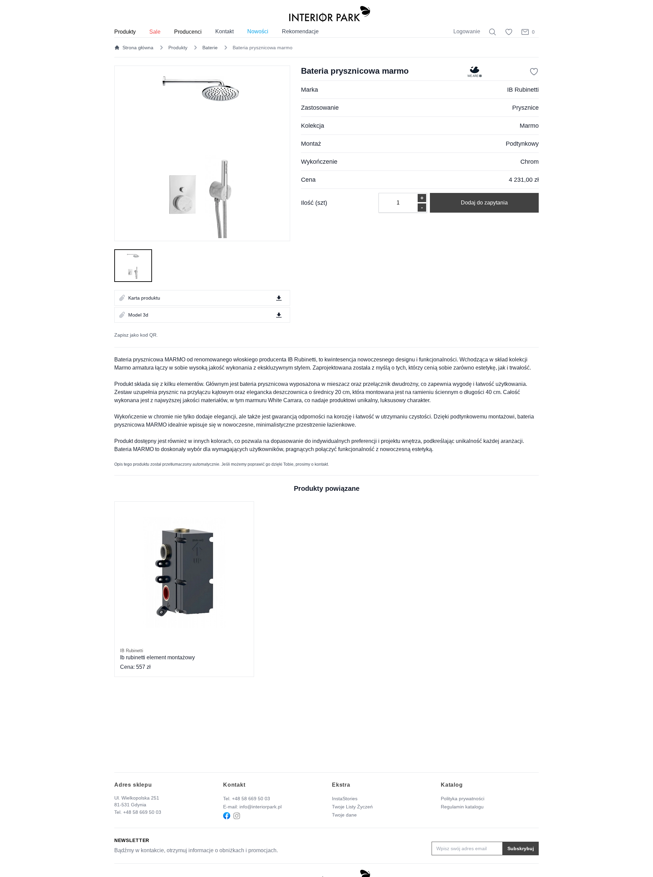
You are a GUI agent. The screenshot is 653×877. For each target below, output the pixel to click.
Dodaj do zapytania (484, 202)
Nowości (257, 31)
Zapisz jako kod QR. (136, 335)
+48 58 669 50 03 (142, 812)
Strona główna (137, 47)
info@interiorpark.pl (260, 806)
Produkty (177, 47)
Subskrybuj (520, 848)
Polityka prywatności (462, 798)
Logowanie (466, 31)
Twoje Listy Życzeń (352, 806)
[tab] (133, 265)
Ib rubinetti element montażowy (157, 654)
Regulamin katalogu (462, 806)
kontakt (321, 464)
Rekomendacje (300, 31)
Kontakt (224, 31)
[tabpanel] (202, 153)
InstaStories (344, 798)
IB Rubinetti (523, 89)
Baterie (210, 47)
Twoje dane (344, 815)
